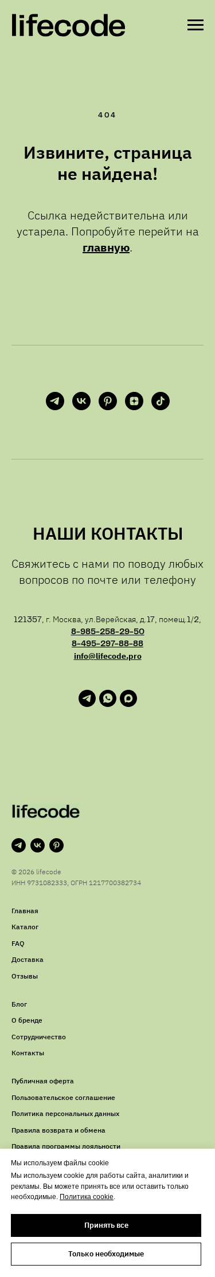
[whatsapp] (107, 704)
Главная (24, 910)
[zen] (134, 401)
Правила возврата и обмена (58, 1130)
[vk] (81, 401)
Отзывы (24, 976)
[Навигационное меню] (195, 25)
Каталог (24, 926)
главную (106, 247)
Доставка (27, 959)
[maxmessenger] (128, 704)
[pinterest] (108, 401)
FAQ (18, 943)
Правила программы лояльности (65, 1146)
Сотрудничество (38, 1036)
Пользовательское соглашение (63, 1097)
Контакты (27, 1052)
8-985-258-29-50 (107, 632)
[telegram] (55, 401)
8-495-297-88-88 (107, 644)
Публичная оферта (42, 1080)
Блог (19, 1004)
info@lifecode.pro (108, 656)
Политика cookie (87, 1197)
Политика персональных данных (65, 1113)
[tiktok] (160, 401)
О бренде (26, 1020)
